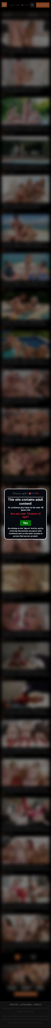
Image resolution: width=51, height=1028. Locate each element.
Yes (25, 523)
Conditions (13, 534)
